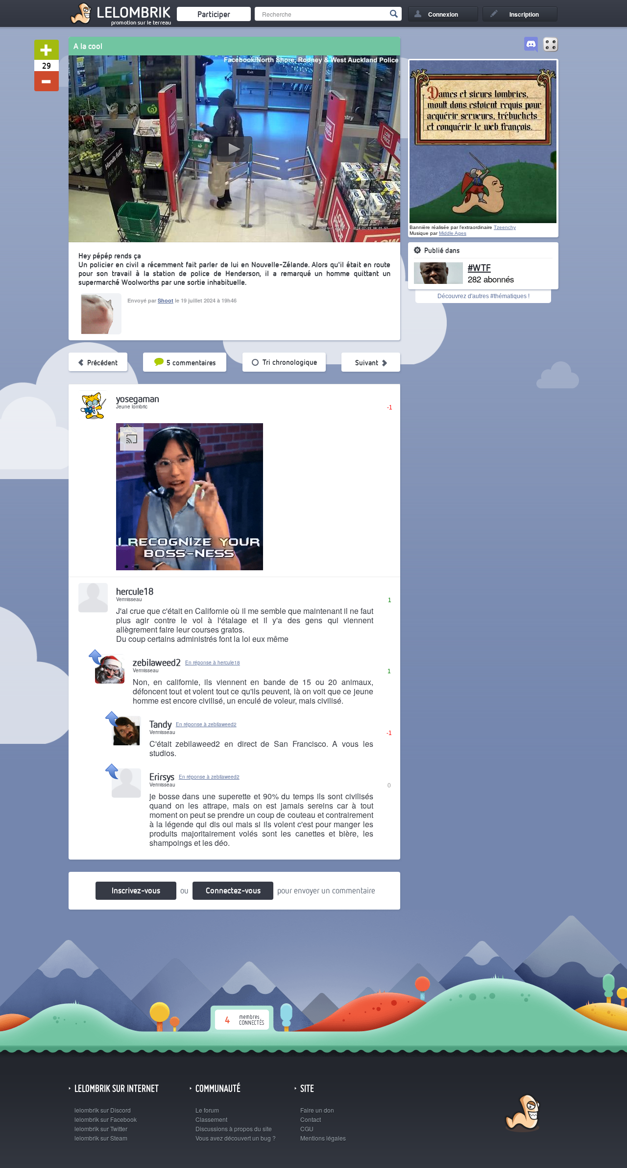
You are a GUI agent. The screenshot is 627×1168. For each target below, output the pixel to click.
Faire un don (317, 1110)
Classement (211, 1119)
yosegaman (137, 398)
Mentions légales (323, 1138)
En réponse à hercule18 (212, 662)
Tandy (160, 724)
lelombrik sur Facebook (105, 1119)
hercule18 (134, 591)
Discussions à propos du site (233, 1128)
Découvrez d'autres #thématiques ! (483, 296)
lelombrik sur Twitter (100, 1128)
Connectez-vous (233, 890)
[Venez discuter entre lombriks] (531, 45)
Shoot (165, 300)
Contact (310, 1119)
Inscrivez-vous (136, 890)
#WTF (479, 267)
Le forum (207, 1110)
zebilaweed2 (157, 662)
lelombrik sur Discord (102, 1110)
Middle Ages (452, 233)
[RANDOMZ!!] (550, 45)
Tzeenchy (505, 227)
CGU (307, 1128)
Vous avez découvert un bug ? (235, 1138)
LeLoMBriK (521, 1114)
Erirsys (161, 776)
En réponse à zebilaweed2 (206, 724)
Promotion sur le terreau (141, 22)
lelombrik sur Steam (100, 1138)
